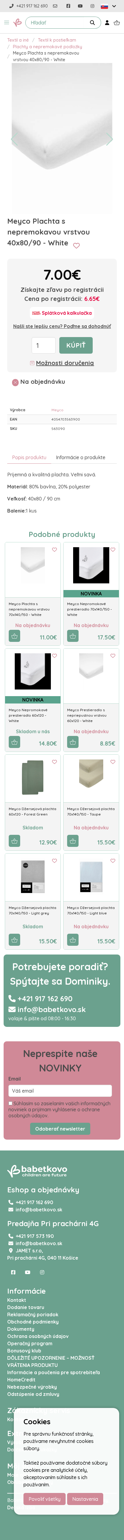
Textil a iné (18, 40)
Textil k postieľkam (57, 40)
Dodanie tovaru (25, 1307)
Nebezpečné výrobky (32, 1387)
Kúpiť (76, 345)
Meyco (57, 410)
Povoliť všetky (44, 1499)
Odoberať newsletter (60, 1129)
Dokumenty (20, 1329)
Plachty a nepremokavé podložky (47, 46)
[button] (6, 22)
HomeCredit (21, 1380)
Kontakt (16, 1300)
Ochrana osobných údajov (38, 1336)
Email (14, 1079)
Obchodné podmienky (33, 1322)
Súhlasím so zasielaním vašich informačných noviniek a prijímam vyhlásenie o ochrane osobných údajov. (59, 1109)
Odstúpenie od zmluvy (33, 1394)
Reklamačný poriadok (32, 1314)
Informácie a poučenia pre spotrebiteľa (53, 1372)
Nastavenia (85, 1499)
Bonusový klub (24, 1351)
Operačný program (29, 1343)
